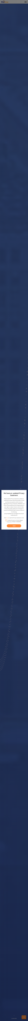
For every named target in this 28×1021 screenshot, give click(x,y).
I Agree (14, 525)
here (7, 517)
